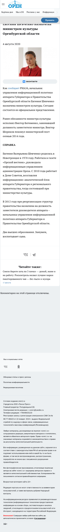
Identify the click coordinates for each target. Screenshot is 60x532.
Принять (49, 20)
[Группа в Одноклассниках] (18, 367)
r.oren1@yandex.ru (36, 410)
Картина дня (7, 12)
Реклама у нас (33, 12)
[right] (57, 12)
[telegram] (35, 255)
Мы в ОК (20, 12)
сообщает (14, 88)
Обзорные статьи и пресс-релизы (17, 377)
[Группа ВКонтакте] (30, 81)
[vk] (26, 255)
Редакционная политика (13, 387)
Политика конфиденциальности (16, 382)
